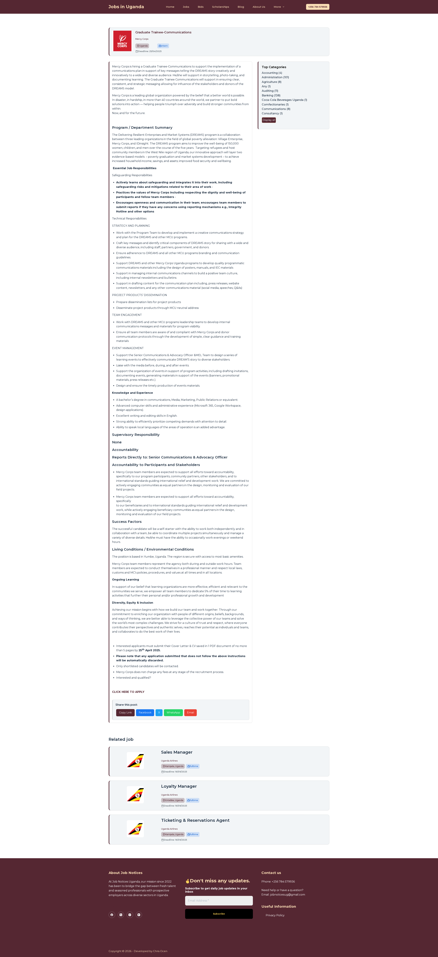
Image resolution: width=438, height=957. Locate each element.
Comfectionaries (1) (275, 104)
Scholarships (220, 6)
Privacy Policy (275, 915)
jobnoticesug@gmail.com (287, 894)
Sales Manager (176, 752)
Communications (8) (276, 109)
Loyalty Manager (179, 786)
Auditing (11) (270, 90)
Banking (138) (271, 95)
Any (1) (266, 86)
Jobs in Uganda (126, 6)
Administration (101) (275, 77)
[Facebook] (112, 915)
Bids (201, 6)
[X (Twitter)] (121, 915)
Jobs (186, 6)
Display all (269, 120)
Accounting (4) (272, 72)
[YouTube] (139, 915)
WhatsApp (173, 712)
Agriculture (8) (271, 82)
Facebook (145, 712)
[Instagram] (130, 915)
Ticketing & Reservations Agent (195, 820)
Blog (241, 6)
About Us (259, 6)
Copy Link (125, 712)
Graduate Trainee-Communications (163, 32)
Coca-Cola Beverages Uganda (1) (284, 100)
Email (190, 712)
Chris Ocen (160, 951)
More (277, 6)
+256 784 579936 (317, 6)
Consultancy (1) (272, 113)
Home (170, 6)
